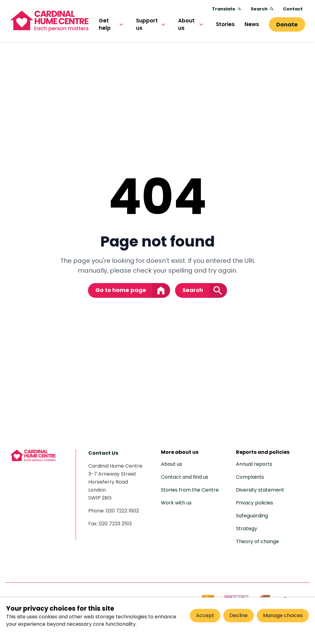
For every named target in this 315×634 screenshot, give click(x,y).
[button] (121, 24)
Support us (147, 24)
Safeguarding (252, 515)
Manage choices (283, 615)
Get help (105, 24)
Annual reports (254, 464)
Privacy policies (254, 502)
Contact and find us (184, 476)
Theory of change (257, 541)
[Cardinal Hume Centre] (33, 455)
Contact (293, 9)
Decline (238, 615)
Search (259, 9)
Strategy (246, 528)
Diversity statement (260, 489)
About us (186, 24)
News (252, 24)
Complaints (250, 476)
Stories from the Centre (190, 489)
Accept (205, 615)
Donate (287, 24)
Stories (225, 24)
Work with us (176, 502)
